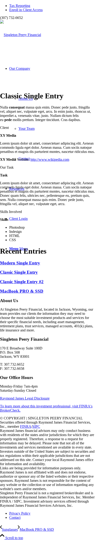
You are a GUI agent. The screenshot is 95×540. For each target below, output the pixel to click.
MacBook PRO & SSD (21, 291)
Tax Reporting (19, 6)
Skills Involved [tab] (11, 212)
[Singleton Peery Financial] (20, 35)
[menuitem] (52, 6)
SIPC (36, 426)
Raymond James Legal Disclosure (25, 398)
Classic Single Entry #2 (22, 281)
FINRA (25, 426)
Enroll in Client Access (26, 10)
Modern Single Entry (20, 263)
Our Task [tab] (7, 167)
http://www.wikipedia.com (49, 159)
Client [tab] (4, 128)
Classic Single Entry (19, 272)
